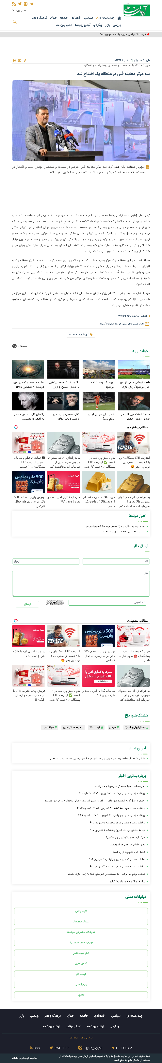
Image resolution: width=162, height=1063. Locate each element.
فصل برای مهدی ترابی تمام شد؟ (101, 416)
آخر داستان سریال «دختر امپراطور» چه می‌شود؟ (119, 786)
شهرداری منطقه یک (79, 335)
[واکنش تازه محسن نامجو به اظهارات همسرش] (28, 401)
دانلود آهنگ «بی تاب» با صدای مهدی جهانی (135, 416)
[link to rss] (14, 4)
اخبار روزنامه (64, 25)
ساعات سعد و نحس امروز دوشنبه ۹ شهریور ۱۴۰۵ (28, 384)
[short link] (25, 60)
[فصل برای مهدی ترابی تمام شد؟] (99, 401)
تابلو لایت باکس (81, 953)
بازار (107, 25)
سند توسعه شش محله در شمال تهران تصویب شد (121, 532)
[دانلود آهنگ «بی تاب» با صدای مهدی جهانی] (134, 401)
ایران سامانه (18, 1058)
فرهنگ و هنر (39, 18)
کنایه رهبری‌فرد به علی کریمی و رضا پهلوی (66, 416)
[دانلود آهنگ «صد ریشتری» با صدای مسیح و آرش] (63, 369)
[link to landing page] (136, 10)
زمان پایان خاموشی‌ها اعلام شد (127, 845)
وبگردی (98, 25)
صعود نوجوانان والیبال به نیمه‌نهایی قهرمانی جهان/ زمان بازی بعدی (106, 874)
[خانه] (119, 18)
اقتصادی (76, 18)
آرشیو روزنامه (82, 25)
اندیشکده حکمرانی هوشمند (81, 932)
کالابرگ (81, 995)
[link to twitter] (20, 4)
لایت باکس (81, 911)
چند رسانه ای (134, 1016)
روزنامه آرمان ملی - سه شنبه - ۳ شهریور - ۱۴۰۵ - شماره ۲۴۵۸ (111, 808)
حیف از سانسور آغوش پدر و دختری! (125, 837)
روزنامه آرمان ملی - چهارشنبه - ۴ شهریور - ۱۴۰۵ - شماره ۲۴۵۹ (110, 815)
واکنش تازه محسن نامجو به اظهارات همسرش (29, 416)
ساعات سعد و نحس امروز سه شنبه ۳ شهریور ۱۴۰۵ (117, 867)
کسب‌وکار (139, 61)
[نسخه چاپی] (14, 61)
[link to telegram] (31, 4)
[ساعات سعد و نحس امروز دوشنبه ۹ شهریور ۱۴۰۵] (28, 369)
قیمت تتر (81, 974)
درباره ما (74, 1038)
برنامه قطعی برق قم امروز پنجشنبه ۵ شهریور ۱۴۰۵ (117, 830)
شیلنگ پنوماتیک (81, 922)
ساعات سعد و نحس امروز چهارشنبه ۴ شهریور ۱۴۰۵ (116, 859)
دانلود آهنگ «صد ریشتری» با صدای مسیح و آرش (63, 384)
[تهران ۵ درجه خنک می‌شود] (99, 369)
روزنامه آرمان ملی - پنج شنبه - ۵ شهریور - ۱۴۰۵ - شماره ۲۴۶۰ (111, 793)
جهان (53, 18)
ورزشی (117, 25)
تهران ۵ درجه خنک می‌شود (103, 384)
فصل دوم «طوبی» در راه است (129, 852)
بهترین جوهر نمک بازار (81, 943)
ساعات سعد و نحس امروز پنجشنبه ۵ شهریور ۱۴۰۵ (117, 823)
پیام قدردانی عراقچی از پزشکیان (127, 881)
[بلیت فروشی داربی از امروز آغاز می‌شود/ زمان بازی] (134, 369)
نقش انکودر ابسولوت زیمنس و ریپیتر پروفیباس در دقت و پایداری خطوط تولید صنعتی (97, 759)
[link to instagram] (25, 4)
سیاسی (88, 18)
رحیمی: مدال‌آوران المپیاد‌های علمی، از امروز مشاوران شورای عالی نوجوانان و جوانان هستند (95, 801)
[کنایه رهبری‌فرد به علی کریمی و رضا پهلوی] (63, 401)
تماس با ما (86, 1038)
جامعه (64, 18)
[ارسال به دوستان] (20, 61)
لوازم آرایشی (81, 985)
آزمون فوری (81, 964)
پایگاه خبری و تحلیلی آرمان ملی (94, 1056)
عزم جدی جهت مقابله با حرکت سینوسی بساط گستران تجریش (115, 526)
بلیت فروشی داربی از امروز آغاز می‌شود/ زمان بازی (134, 384)
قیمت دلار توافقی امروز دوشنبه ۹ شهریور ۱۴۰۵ (122, 34)
